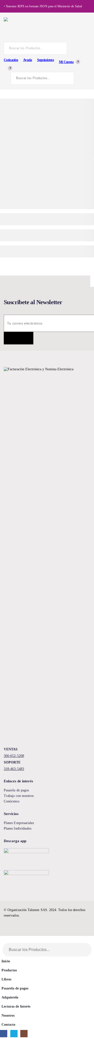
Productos (9, 970)
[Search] (62, 48)
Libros (6, 979)
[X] (14, 1033)
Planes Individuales (17, 828)
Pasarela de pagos (16, 790)
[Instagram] (24, 1033)
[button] (3, 940)
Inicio (6, 961)
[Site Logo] (47, 29)
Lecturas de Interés (16, 1006)
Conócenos (11, 801)
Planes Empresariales (19, 823)
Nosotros (8, 1015)
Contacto (8, 1024)
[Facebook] (3, 1033)
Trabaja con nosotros (19, 796)
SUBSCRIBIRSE (18, 338)
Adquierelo (10, 997)
